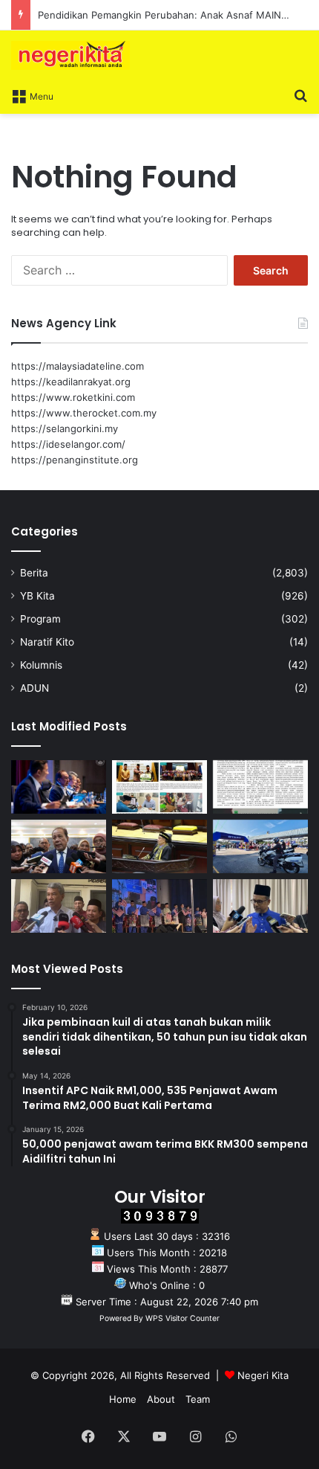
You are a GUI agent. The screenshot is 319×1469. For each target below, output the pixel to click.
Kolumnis (41, 665)
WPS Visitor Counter (182, 1318)
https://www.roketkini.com (73, 397)
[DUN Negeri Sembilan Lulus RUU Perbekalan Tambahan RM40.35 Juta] (58, 846)
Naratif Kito (47, 642)
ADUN (34, 688)
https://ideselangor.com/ (68, 444)
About (161, 1399)
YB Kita (37, 596)
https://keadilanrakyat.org (71, 382)
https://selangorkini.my (64, 428)
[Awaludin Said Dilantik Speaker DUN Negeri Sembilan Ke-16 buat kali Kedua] (159, 846)
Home (123, 1399)
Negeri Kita (263, 1375)
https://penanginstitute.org (74, 460)
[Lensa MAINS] (159, 787)
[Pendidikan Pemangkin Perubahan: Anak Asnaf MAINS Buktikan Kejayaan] (260, 787)
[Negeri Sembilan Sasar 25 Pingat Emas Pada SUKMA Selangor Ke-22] (260, 906)
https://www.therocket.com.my (84, 413)
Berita (34, 573)
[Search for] (300, 95)
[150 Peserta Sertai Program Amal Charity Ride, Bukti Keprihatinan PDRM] (260, 846)
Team (197, 1399)
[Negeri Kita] (70, 55)
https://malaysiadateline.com (77, 366)
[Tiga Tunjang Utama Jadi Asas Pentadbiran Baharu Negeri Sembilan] (159, 906)
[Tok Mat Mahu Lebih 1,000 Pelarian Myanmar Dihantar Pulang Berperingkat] (58, 906)
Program (40, 619)
